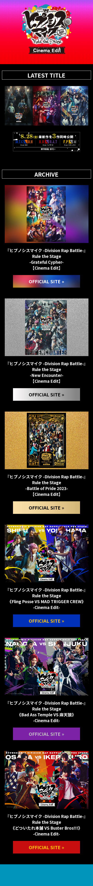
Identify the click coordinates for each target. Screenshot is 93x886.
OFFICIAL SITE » (46, 281)
